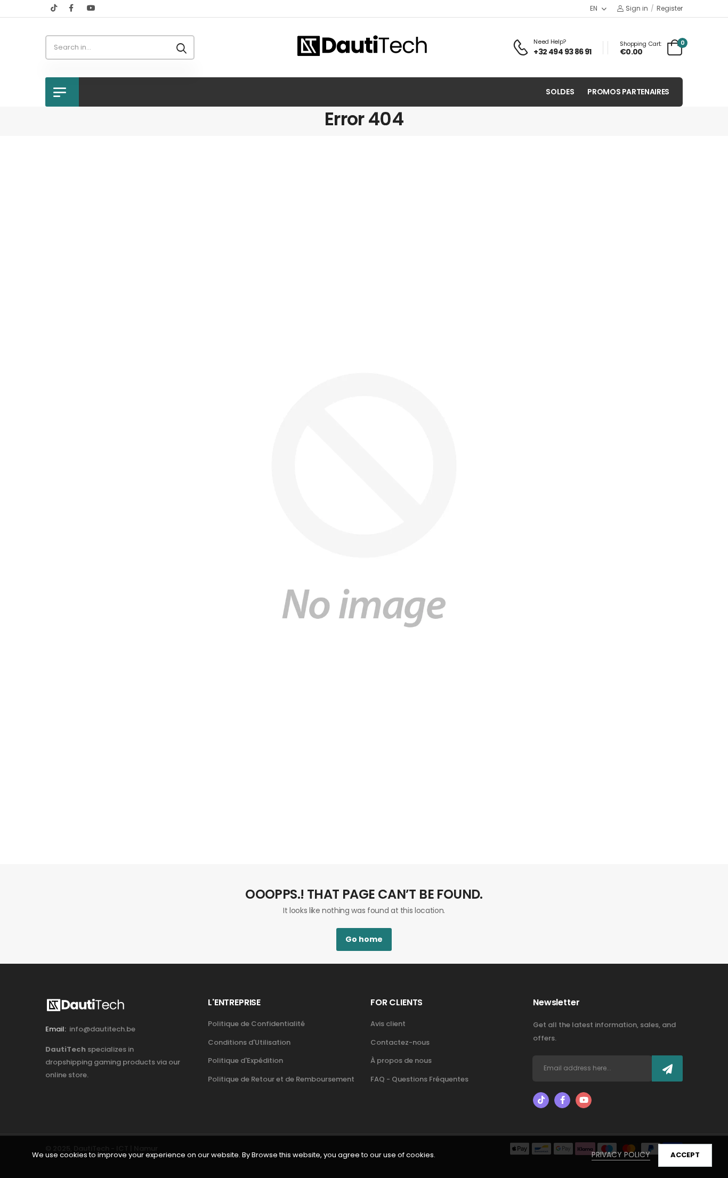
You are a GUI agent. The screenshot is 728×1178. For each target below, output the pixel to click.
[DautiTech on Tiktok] (54, 8)
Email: (55, 1029)
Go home (364, 939)
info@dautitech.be (102, 1029)
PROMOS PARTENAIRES (628, 91)
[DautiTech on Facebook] (72, 8)
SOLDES (560, 91)
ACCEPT (685, 1155)
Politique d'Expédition (245, 1060)
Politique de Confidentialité (256, 1024)
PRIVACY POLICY (621, 1154)
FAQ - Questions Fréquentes (419, 1079)
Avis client (388, 1024)
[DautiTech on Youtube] (91, 8)
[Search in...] (181, 47)
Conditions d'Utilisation (249, 1042)
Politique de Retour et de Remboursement (281, 1079)
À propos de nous (401, 1060)
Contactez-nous (400, 1042)
